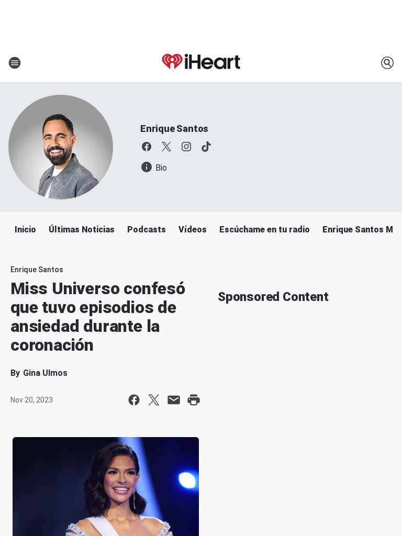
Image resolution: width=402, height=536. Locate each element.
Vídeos (192, 229)
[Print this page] (193, 400)
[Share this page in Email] (173, 400)
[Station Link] (201, 62)
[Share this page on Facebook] (134, 400)
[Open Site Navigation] (14, 63)
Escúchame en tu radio (264, 229)
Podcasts (146, 229)
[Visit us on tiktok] (206, 146)
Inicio (25, 229)
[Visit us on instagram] (186, 146)
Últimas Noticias (82, 229)
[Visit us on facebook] (146, 146)
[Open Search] (387, 63)
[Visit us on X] (166, 146)
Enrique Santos (174, 128)
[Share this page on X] (154, 400)
